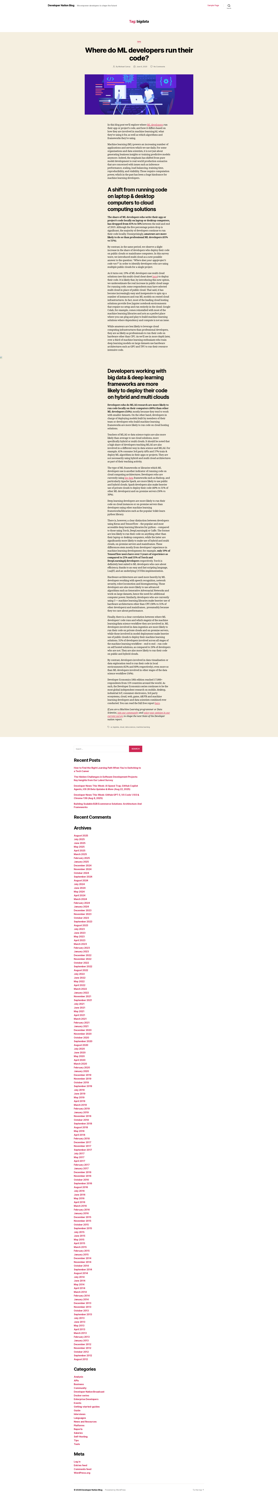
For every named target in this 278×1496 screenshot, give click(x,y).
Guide (77, 1410)
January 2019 (81, 1112)
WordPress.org (82, 1472)
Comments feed (82, 1469)
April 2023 (79, 940)
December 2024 (83, 865)
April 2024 (79, 895)
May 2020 (79, 1056)
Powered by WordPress (115, 1490)
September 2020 (83, 1041)
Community (80, 1388)
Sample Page (213, 5)
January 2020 (81, 1071)
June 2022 (79, 977)
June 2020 (80, 1052)
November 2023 (82, 914)
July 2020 (79, 1048)
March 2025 (80, 854)
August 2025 (81, 835)
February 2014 (82, 1295)
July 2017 (79, 1153)
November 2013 (82, 1307)
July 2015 (79, 1232)
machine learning (143, 727)
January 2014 (81, 1299)
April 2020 (79, 1060)
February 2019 (82, 1108)
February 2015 (82, 1250)
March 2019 (80, 1105)
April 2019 (79, 1101)
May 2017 (79, 1157)
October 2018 (81, 1120)
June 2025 (79, 843)
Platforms (79, 1425)
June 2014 (79, 1280)
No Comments (159, 66)
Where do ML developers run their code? (139, 54)
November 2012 (82, 1348)
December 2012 (82, 1344)
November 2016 (82, 1176)
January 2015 (81, 1254)
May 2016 (79, 1198)
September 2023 (83, 921)
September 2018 (83, 1123)
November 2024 (83, 869)
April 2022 (79, 985)
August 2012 (81, 1359)
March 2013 (80, 1333)
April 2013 (79, 1329)
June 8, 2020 (142, 66)
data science (130, 727)
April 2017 (79, 1161)
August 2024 (81, 880)
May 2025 (79, 846)
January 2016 (81, 1213)
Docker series (81, 1395)
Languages (80, 1418)
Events (77, 1403)
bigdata (116, 727)
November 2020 (83, 1033)
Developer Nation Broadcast (89, 1391)
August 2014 (81, 1273)
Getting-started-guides (87, 1406)
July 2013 (79, 1318)
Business (79, 1384)
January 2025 (81, 861)
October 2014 (81, 1265)
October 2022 (81, 962)
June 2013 (79, 1322)
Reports (78, 1429)
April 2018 (79, 1135)
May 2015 (79, 1239)
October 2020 (81, 1037)
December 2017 (82, 1142)
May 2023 (79, 936)
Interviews (79, 1414)
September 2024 (83, 876)
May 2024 (79, 891)
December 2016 (82, 1172)
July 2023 (79, 929)
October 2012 (81, 1351)
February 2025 (82, 858)
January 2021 (81, 1026)
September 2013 (83, 1314)
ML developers (155, 124)
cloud (122, 727)
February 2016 (82, 1209)
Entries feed (80, 1465)
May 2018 (79, 1131)
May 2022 (79, 981)
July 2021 (79, 1004)
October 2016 (81, 1179)
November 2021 (82, 996)
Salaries (78, 1433)
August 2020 (81, 1045)
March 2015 (80, 1247)
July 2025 (79, 839)
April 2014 (79, 1288)
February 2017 (82, 1164)
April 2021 (79, 1015)
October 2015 (81, 1224)
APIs (76, 1380)
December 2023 (82, 910)
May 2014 (79, 1284)
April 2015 (79, 1243)
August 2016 (81, 1187)
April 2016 (79, 1202)
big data (129, 478)
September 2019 (83, 1086)
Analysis (78, 1376)
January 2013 (81, 1340)
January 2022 (81, 992)
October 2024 (81, 873)
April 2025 (79, 850)
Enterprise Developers (86, 1399)
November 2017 (82, 1146)
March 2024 (80, 899)
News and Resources (85, 1421)
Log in (77, 1461)
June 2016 (79, 1194)
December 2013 (82, 1303)
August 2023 (81, 925)
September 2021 (83, 1000)
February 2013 (82, 1337)
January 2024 (81, 906)
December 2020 (83, 1030)
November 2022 (82, 959)
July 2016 (79, 1191)
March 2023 (80, 944)
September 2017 (83, 1149)
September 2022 (83, 966)
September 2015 (83, 1228)
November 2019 (82, 1078)
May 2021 (79, 1011)
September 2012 (83, 1355)
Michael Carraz (124, 66)
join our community (127, 712)
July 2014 (79, 1277)
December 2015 (82, 1217)
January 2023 (81, 951)
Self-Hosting (81, 1436)
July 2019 (79, 1090)
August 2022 (81, 970)
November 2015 (82, 1221)
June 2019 (79, 1093)
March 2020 (80, 1063)
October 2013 (81, 1310)
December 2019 (82, 1075)
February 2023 (82, 947)
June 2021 (79, 1007)
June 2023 (79, 933)
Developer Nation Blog (61, 5)
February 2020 (82, 1067)
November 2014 (82, 1262)
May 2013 (79, 1325)
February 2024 (82, 903)
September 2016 (83, 1183)
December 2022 (82, 955)
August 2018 (81, 1127)
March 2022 (80, 989)
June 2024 (80, 888)
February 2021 (82, 1022)
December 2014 (82, 1258)
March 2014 (80, 1292)
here (154, 276)
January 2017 (81, 1168)
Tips (139, 42)
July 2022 (79, 974)
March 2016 (80, 1206)
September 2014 (83, 1269)
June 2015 (79, 1235)
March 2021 (80, 1019)
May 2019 (79, 1097)
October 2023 (81, 918)
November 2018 (82, 1116)
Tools (77, 1444)
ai (111, 727)
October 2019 (81, 1082)
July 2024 (79, 884)
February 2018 (82, 1138)
